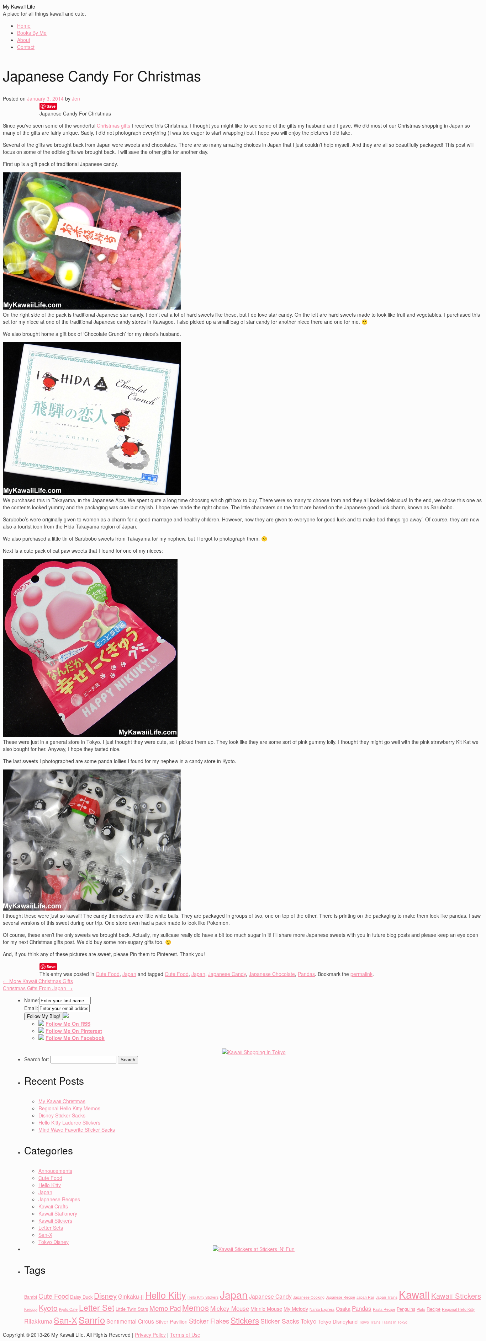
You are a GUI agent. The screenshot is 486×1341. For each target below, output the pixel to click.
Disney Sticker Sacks (61, 1115)
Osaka (343, 1308)
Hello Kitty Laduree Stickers (69, 1122)
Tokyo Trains (369, 1322)
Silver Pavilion (171, 1321)
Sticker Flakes (209, 1320)
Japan (129, 973)
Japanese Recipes (59, 1199)
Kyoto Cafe (68, 1309)
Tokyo (308, 1320)
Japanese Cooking (308, 1297)
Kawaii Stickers (55, 1220)
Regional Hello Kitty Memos (69, 1108)
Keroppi (30, 1309)
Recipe (433, 1308)
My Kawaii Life (19, 6)
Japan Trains (386, 1297)
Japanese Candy (227, 973)
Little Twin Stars (132, 1308)
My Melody (296, 1308)
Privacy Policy (150, 1334)
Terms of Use (185, 1334)
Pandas (306, 973)
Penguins (406, 1308)
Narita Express (322, 1309)
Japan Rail (365, 1297)
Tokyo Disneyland (338, 1321)
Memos (195, 1307)
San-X (45, 1234)
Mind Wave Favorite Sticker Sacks (76, 1129)
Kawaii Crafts (53, 1206)
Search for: (36, 1059)
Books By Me (32, 32)
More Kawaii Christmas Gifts (38, 981)
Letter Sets (50, 1227)
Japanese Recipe (340, 1297)
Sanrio (92, 1319)
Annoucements (55, 1170)
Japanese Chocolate (272, 973)
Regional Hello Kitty (458, 1309)
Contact (26, 46)
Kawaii (414, 1294)
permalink (361, 973)
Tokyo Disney (53, 1241)
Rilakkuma (38, 1320)
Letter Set (96, 1307)
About (23, 39)
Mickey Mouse (229, 1308)
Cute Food (108, 973)
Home (24, 25)
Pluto (421, 1309)
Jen (76, 98)
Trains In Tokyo (394, 1322)
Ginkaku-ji (131, 1296)
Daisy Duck (81, 1296)
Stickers (245, 1320)
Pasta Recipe (384, 1309)
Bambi (30, 1296)
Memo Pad (165, 1308)
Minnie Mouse (266, 1308)
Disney (105, 1295)
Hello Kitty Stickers (202, 1297)
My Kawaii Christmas (61, 1101)
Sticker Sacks (279, 1320)
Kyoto (48, 1307)
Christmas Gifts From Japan (38, 988)
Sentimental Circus (130, 1321)
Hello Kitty (49, 1185)
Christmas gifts (113, 125)
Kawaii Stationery (57, 1213)
